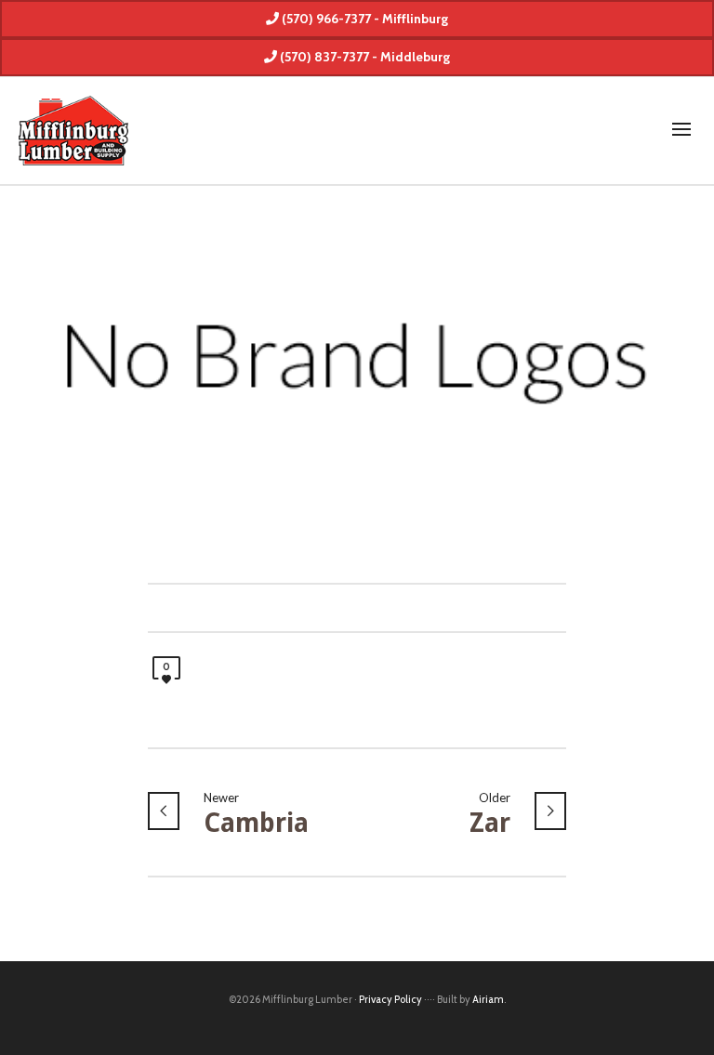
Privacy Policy (390, 999)
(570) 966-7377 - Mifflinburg (363, 18)
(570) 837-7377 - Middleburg (363, 56)
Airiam (488, 999)
